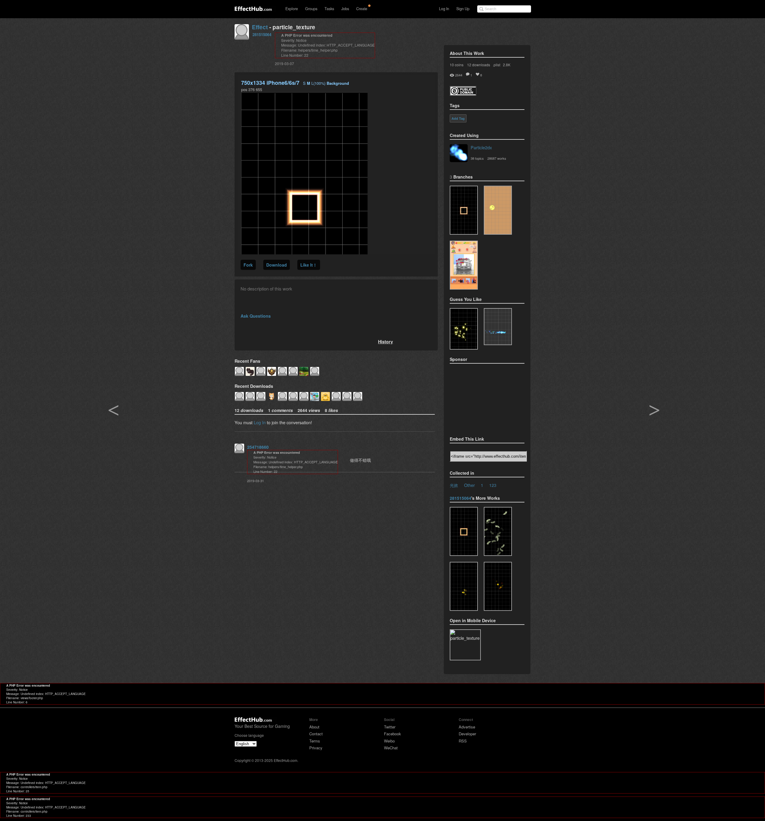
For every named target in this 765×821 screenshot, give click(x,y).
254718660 (258, 447)
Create (361, 8)
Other (469, 485)
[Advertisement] (480, 398)
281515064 (262, 34)
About (314, 727)
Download (276, 265)
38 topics (477, 158)
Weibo (389, 741)
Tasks (329, 8)
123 (492, 485)
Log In (444, 8)
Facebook (392, 734)
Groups (311, 8)
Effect (260, 27)
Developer (467, 734)
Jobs (345, 8)
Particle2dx (481, 147)
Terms (314, 741)
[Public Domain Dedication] (463, 94)
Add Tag (458, 118)
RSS (463, 741)
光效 (454, 485)
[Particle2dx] (459, 153)
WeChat (391, 748)
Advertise (467, 727)
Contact (316, 734)
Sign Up (462, 8)
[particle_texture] (464, 210)
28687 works (496, 158)
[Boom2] (464, 329)
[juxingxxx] (464, 265)
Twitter (389, 727)
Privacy (315, 748)
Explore (291, 8)
